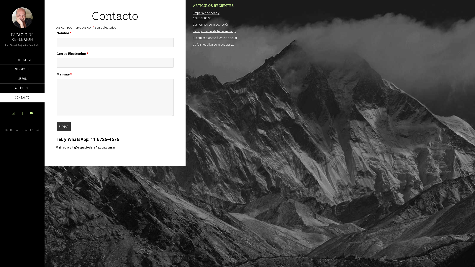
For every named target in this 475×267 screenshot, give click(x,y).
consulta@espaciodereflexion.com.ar (89, 147)
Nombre (64, 33)
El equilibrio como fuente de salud (215, 38)
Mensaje (64, 74)
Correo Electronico (72, 54)
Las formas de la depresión (211, 24)
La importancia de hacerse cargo (214, 31)
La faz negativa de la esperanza (213, 44)
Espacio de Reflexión (22, 37)
